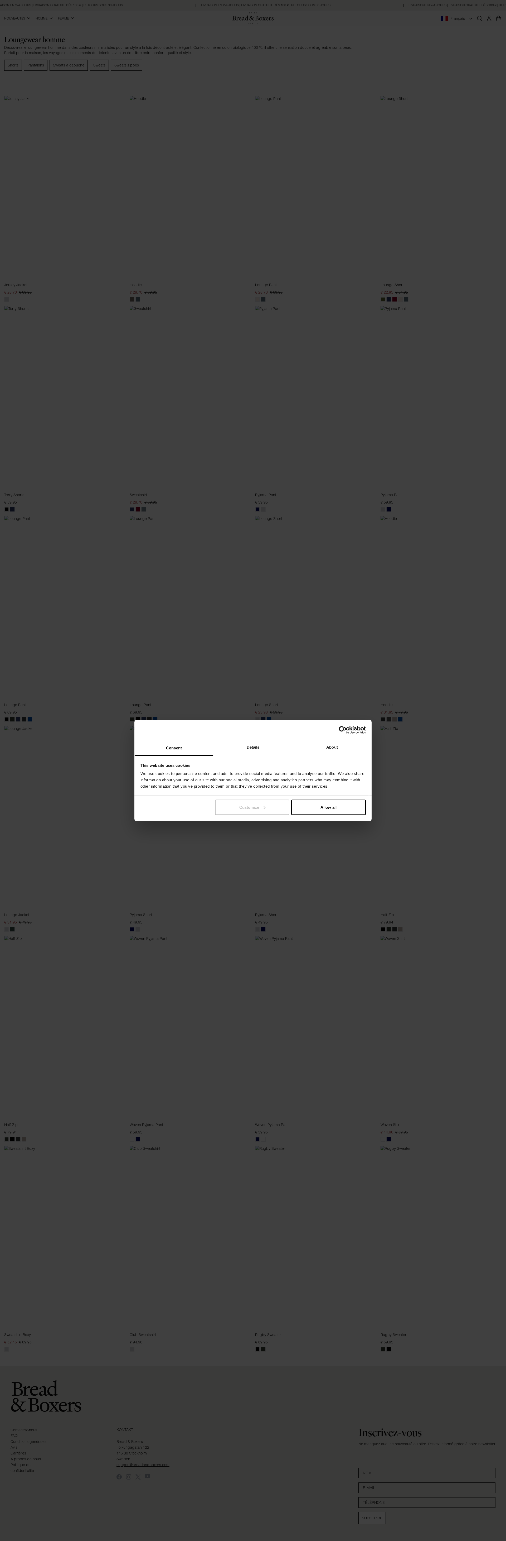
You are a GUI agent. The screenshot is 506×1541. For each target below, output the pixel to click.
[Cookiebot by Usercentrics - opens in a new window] (343, 730)
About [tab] (332, 747)
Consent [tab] (174, 748)
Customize (249, 807)
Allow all (328, 807)
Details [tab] (253, 747)
